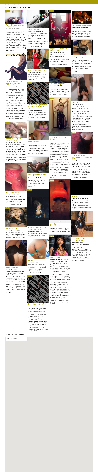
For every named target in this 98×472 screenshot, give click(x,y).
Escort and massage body (81, 26)
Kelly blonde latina (12, 192)
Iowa (24, 5)
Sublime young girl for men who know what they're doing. (37, 106)
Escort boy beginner (57, 84)
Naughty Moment (12, 267)
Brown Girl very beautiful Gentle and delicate (37, 228)
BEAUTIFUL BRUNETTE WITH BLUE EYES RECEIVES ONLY (82, 157)
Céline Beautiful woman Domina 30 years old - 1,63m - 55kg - (14, 83)
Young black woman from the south (37, 175)
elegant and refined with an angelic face (59, 49)
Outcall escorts (9, 5)
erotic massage (33, 141)
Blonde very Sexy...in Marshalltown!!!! (13, 139)
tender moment (33, 29)
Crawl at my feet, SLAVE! (37, 304)
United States (17, 5)
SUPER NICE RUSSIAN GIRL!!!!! (58, 138)
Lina (73, 56)
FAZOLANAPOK (9, 2)
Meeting (75, 102)
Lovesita (53, 224)
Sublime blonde (11, 228)
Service (74, 196)
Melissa (30, 260)
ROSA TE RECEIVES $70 (36, 70)
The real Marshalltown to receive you (15, 26)
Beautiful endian (55, 257)
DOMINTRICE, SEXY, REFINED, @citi (79, 239)
